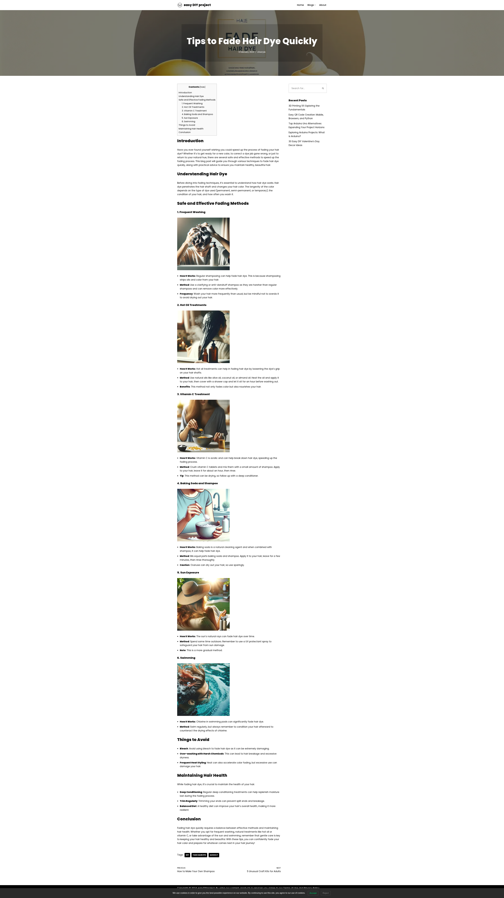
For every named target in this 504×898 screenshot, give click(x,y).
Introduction (185, 92)
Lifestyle (261, 52)
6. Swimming (188, 121)
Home (300, 5)
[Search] (323, 88)
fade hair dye (199, 855)
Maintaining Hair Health (191, 128)
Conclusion (185, 132)
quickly (214, 855)
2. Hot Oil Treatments (193, 107)
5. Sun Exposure (190, 117)
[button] (315, 5)
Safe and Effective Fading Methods (197, 99)
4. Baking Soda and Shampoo (197, 114)
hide (203, 87)
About (322, 5)
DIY (187, 855)
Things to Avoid (187, 125)
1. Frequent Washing (192, 103)
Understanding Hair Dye (191, 96)
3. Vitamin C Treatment (194, 110)
